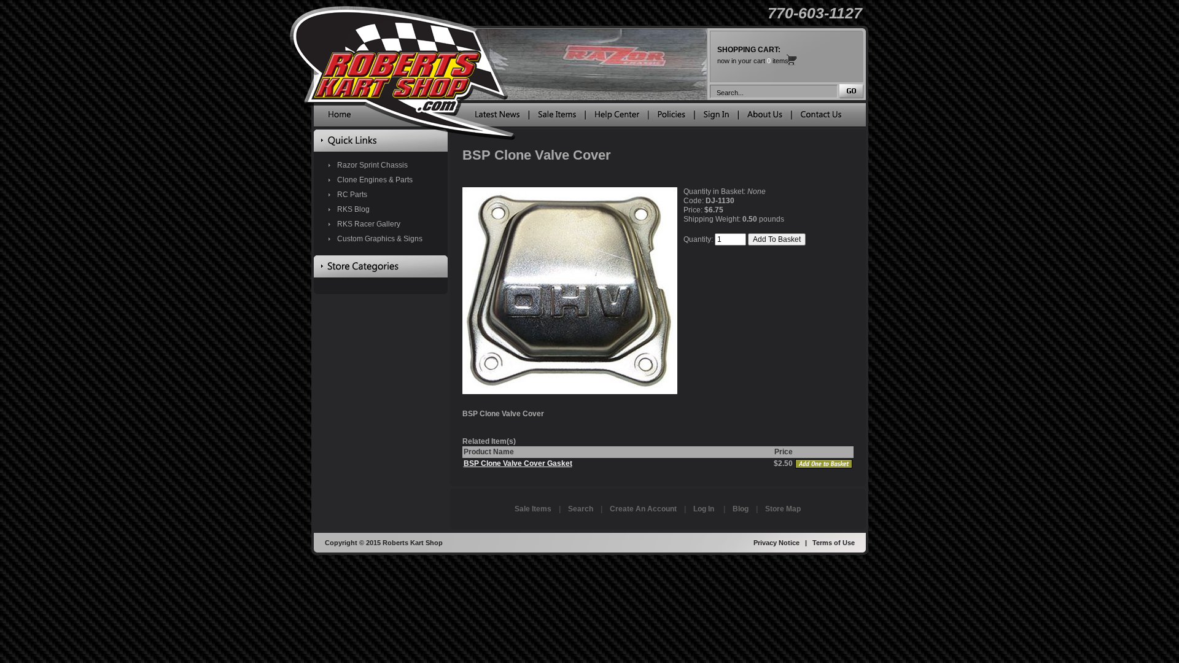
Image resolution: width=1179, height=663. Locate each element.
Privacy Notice (776, 542)
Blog (741, 509)
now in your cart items (752, 54)
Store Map (783, 509)
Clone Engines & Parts (375, 180)
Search (580, 509)
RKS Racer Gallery (368, 224)
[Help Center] (616, 117)
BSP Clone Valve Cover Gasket (518, 463)
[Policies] (671, 117)
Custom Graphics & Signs (379, 239)
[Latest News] (497, 117)
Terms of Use (833, 542)
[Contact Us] (821, 117)
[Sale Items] (557, 117)
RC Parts (352, 194)
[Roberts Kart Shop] (339, 117)
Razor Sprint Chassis (372, 165)
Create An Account (643, 509)
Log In (703, 509)
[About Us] (765, 117)
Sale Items (533, 509)
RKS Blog (353, 209)
